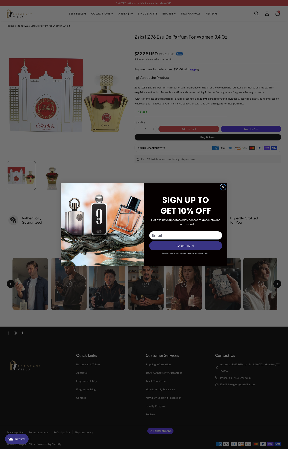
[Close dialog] (223, 187)
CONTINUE (185, 245)
